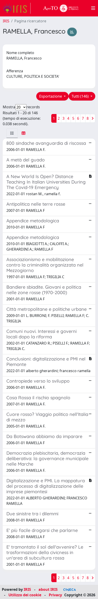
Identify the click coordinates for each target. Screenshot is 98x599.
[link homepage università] (61, 8)
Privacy (55, 594)
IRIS (6, 20)
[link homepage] (17, 8)
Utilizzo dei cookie (24, 594)
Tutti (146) (81, 96)
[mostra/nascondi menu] (93, 8)
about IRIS (48, 589)
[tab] (12, 133)
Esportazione (51, 96)
